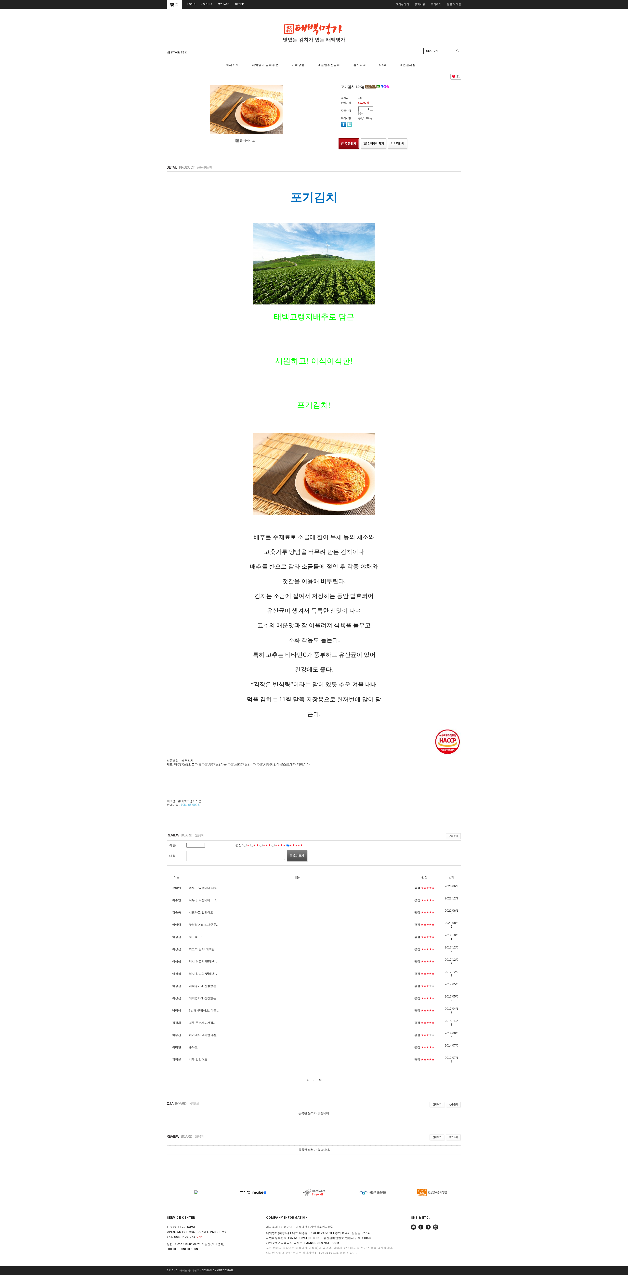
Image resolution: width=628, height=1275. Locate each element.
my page (224, 4)
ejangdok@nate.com (321, 1243)
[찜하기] (398, 139)
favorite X (179, 52)
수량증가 (361, 112)
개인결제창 (408, 65)
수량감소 (361, 114)
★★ (256, 845)
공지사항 (420, 4)
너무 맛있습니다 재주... (204, 888)
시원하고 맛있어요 (201, 912)
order (239, 4)
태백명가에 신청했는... (203, 986)
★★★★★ (296, 845)
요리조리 (436, 4)
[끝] (320, 1080)
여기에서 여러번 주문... (204, 1035)
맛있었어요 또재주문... (203, 924)
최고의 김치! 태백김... (203, 949)
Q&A (382, 65)
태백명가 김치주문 (265, 65)
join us (206, 4)
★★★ (267, 845)
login (191, 4)
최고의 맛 (195, 937)
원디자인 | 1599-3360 (317, 1252)
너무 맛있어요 (198, 1059)
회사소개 (232, 65)
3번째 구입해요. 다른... (204, 1010)
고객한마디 (402, 4)
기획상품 (298, 65)
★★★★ (280, 845)
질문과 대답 (454, 4)
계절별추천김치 (329, 65)
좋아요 (193, 1047)
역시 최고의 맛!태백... (203, 961)
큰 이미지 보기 (249, 140)
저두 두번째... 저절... (202, 1022)
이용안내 (287, 1226)
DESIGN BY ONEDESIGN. (218, 1270)
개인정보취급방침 (322, 1226)
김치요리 (359, 65)
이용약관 (301, 1226)
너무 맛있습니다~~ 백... (204, 900)
